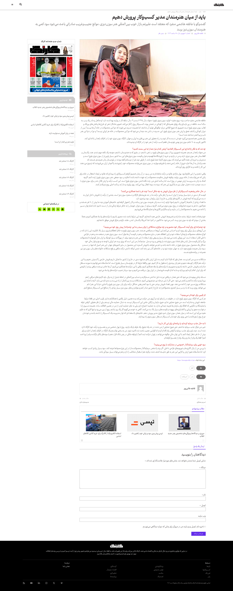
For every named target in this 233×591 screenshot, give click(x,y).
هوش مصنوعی (158, 569)
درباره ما (67, 563)
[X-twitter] (58, 209)
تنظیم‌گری (113, 573)
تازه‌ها (208, 566)
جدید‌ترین (63, 100)
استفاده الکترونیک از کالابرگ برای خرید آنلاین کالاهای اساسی (102, 435)
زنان (200, 12)
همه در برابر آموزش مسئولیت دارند (61, 133)
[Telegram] (62, 209)
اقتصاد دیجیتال (111, 569)
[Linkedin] (49, 209)
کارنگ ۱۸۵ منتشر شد (66, 185)
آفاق (192, 368)
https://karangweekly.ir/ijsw (186, 360)
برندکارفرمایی (159, 566)
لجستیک (160, 576)
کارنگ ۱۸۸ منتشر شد (66, 161)
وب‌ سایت (202, 516)
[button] (82, 440)
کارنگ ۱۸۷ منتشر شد (66, 169)
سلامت (161, 573)
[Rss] (40, 209)
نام (204, 495)
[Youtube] (44, 209)
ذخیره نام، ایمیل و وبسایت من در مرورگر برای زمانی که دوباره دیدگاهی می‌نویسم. (173, 527)
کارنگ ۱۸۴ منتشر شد (66, 194)
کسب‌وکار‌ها (206, 570)
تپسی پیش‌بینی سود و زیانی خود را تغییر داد (147, 433)
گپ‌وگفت (184, 377)
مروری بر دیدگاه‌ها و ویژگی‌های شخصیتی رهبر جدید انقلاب (186, 435)
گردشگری (113, 566)
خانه (204, 12)
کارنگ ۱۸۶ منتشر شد (66, 177)
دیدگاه (202, 468)
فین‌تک (207, 573)
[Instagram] (53, 209)
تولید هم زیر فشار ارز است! (64, 142)
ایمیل (203, 506)
